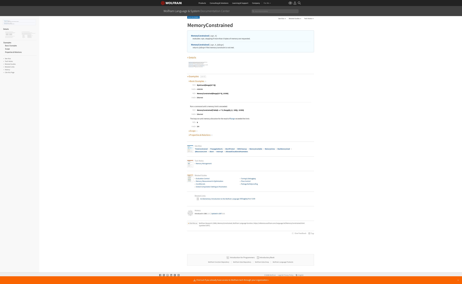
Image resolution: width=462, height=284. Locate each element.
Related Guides (294, 18)
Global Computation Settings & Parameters (211, 187)
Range (232, 118)
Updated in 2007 (218, 214)
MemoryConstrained (6, 20)
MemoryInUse (270, 149)
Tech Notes (308, 18)
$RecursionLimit (201, 151)
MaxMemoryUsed (283, 149)
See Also (281, 18)
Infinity (195, 66)
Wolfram (273, 275)
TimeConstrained (201, 149)
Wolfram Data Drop (262, 262)
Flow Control (246, 181)
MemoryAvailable (255, 149)
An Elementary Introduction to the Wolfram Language (219, 199)
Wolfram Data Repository (242, 262)
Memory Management (204, 163)
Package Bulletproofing (249, 184)
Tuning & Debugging (248, 178)
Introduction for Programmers (242, 257)
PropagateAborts (216, 149)
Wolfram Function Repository (219, 262)
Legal (280, 275)
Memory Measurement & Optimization (209, 181)
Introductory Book (267, 257)
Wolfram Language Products (283, 262)
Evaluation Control (203, 178)
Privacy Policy (289, 275)
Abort (212, 151)
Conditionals (200, 184)
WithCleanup (242, 149)
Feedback (300, 233)
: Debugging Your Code (247, 199)
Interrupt (219, 151)
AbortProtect (230, 149)
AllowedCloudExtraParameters (237, 151)
